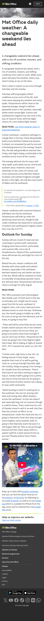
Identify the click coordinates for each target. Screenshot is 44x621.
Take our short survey (11, 520)
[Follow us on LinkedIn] (33, 600)
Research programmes (11, 554)
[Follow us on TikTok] (22, 600)
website (9, 498)
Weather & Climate (9, 550)
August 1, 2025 (33, 205)
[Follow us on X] (5, 600)
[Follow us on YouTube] (11, 600)
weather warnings (30, 491)
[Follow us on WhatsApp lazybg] (38, 600)
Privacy (5, 581)
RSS (3, 585)
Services (5, 558)
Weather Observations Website (14, 541)
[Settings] (30, 4)
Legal (4, 577)
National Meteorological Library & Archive (18, 536)
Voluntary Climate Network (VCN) (15, 545)
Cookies (5, 574)
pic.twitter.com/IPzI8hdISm (15, 201)
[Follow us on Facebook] (16, 600)
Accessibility (7, 570)
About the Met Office (10, 562)
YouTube (20, 498)
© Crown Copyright (22, 605)
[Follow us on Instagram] (27, 600)
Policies (5, 566)
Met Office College (9, 532)
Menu (38, 4)
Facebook (14, 501)
